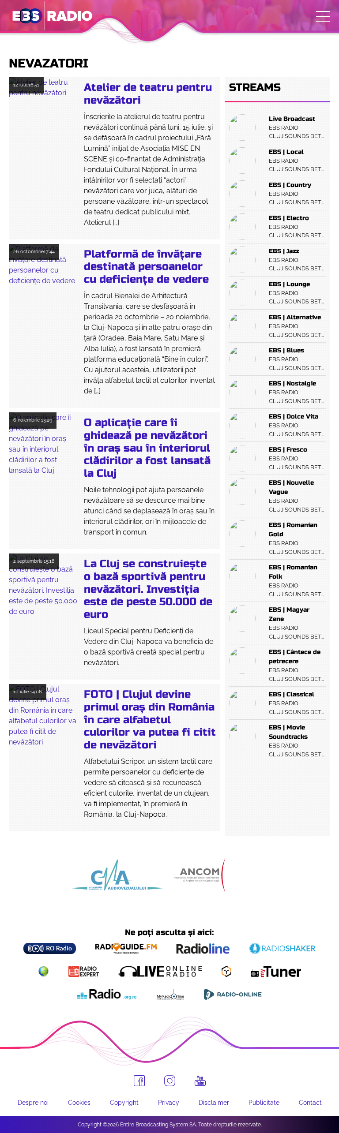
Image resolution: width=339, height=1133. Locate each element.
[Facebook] (139, 1080)
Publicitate (264, 1102)
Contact (310, 1102)
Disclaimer (214, 1102)
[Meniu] (323, 16)
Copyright (124, 1102)
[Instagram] (169, 1080)
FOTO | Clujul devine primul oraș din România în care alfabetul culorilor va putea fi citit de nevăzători (150, 720)
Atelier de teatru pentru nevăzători (148, 94)
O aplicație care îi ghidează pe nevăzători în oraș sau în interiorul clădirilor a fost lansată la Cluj (147, 448)
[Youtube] (200, 1081)
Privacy (168, 1102)
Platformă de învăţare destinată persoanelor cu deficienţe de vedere (146, 267)
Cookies (79, 1102)
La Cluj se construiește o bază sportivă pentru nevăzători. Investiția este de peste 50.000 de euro (148, 589)
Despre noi (33, 1102)
